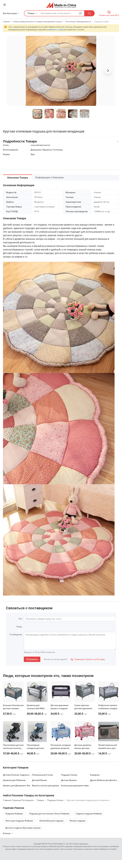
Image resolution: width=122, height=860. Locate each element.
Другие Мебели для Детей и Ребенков (104, 780)
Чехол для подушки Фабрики (19, 820)
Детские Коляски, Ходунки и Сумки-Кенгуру (17, 774)
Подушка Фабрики (14, 813)
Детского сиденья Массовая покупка (22, 827)
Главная (6, 21)
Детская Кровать (69, 780)
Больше (7, 833)
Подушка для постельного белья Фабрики (49, 813)
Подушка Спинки (101, 21)
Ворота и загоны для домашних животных (46, 785)
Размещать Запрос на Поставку (88, 659)
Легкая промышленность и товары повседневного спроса (37, 21)
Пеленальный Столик (42, 774)
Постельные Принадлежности (78, 21)
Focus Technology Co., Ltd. (58, 843)
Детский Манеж (39, 780)
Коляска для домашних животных (75, 785)
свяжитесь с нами (55, 29)
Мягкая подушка (77, 820)
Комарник (95, 774)
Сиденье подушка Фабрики (89, 813)
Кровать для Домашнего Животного (17, 785)
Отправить (32, 659)
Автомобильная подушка (51, 820)
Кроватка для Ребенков (14, 780)
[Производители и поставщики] (61, 5)
